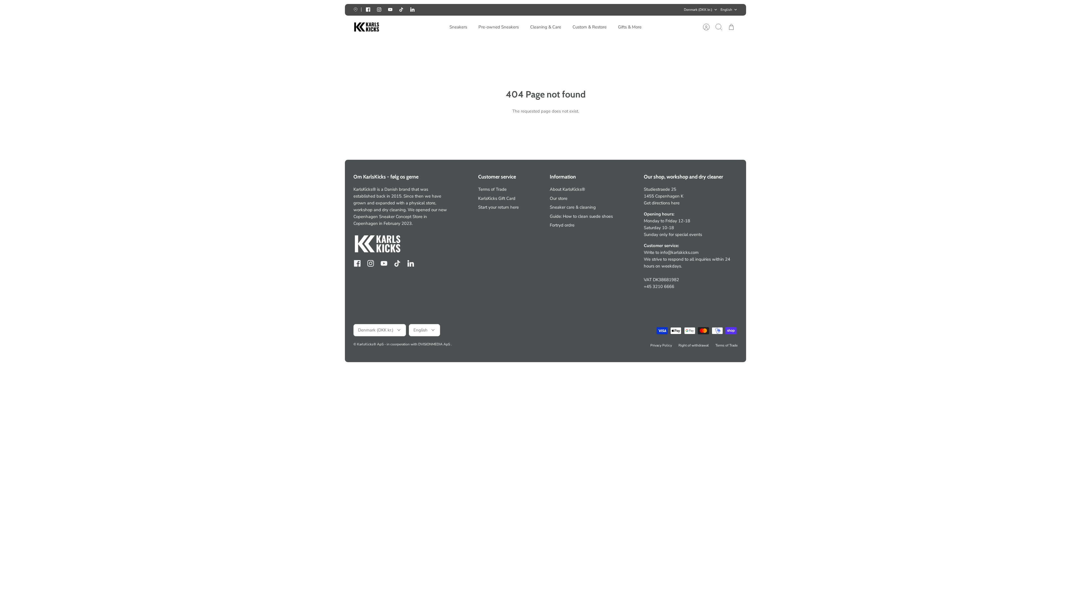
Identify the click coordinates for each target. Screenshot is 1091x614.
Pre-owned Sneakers (498, 27)
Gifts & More (630, 27)
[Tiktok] (401, 9)
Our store (558, 198)
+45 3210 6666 (659, 286)
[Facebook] (368, 9)
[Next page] (628, 9)
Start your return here (498, 207)
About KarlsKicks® (567, 189)
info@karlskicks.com (679, 252)
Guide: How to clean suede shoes (581, 216)
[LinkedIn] (412, 9)
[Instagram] (379, 9)
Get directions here (662, 203)
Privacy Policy (661, 345)
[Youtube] (390, 9)
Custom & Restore (589, 27)
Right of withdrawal (693, 345)
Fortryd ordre (562, 225)
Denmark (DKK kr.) (698, 9)
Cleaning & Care (545, 27)
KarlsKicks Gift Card (496, 198)
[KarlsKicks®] (366, 27)
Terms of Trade (492, 189)
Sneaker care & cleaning (573, 207)
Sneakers (458, 27)
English (726, 9)
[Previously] (462, 9)
